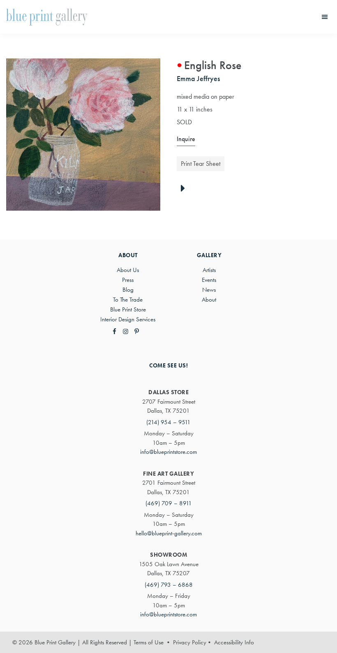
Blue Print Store (128, 309)
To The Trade (128, 299)
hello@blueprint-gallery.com (169, 533)
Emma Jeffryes (198, 78)
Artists (209, 270)
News (209, 290)
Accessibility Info (234, 642)
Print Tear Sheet (200, 163)
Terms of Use (149, 642)
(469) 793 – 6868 (169, 585)
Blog (128, 290)
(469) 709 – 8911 (168, 503)
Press (128, 280)
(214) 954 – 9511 (168, 422)
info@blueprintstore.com (168, 452)
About (209, 299)
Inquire (186, 139)
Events (209, 280)
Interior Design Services (127, 319)
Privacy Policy (189, 642)
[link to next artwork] (185, 188)
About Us (128, 270)
